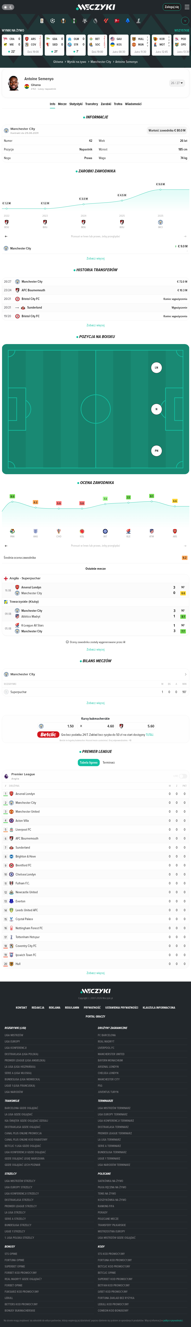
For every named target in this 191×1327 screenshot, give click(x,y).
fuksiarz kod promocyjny (22, 1292)
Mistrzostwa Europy (111, 1231)
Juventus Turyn (108, 1092)
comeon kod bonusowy (113, 1311)
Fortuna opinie (14, 1260)
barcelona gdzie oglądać (21, 1108)
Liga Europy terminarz (112, 1114)
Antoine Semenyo (126, 61)
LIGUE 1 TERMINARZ (109, 1158)
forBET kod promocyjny (21, 1273)
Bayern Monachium (110, 1060)
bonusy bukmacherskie (20, 1311)
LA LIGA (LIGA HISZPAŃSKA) (20, 1067)
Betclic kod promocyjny (114, 1266)
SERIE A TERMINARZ (109, 1146)
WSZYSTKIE (181, 30)
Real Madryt (106, 1041)
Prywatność (92, 1007)
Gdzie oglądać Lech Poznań (22, 1165)
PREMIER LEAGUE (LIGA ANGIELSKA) (25, 1060)
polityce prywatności (173, 1320)
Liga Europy (12, 1041)
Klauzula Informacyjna (159, 1007)
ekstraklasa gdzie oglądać (23, 1127)
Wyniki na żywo (13, 30)
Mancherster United (111, 1054)
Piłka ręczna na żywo (112, 1187)
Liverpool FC (106, 1048)
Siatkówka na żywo (110, 1181)
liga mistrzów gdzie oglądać (117, 1238)
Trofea (118, 103)
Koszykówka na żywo (112, 1200)
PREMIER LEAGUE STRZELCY (21, 1206)
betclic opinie (107, 1273)
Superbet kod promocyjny (115, 1279)
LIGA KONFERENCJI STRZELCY (22, 1193)
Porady (103, 1212)
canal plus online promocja (23, 1133)
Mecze (62, 103)
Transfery (91, 103)
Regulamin (72, 1007)
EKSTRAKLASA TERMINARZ (113, 1127)
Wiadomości (133, 103)
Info (52, 103)
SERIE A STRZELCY (15, 1219)
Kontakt (21, 1007)
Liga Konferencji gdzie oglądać (25, 1152)
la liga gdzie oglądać (19, 1114)
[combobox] (177, 83)
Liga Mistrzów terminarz (114, 1108)
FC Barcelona (107, 1035)
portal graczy (95, 1016)
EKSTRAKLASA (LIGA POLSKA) (21, 1054)
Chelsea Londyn (108, 1073)
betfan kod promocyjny (114, 1285)
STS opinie (11, 1254)
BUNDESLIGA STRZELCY (18, 1225)
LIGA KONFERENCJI (16, 1048)
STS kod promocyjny (111, 1254)
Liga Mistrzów (14, 1035)
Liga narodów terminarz (114, 1165)
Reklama (54, 1007)
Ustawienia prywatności (121, 1007)
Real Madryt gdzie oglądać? (23, 1279)
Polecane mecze (108, 1219)
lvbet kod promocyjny (113, 1292)
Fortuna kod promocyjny (115, 1260)
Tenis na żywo (107, 1193)
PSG (100, 1086)
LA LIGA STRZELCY (15, 1212)
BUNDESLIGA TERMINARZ (112, 1152)
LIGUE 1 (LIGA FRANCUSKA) (20, 1086)
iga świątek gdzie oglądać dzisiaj (26, 1121)
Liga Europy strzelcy (18, 1187)
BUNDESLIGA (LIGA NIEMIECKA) (22, 1079)
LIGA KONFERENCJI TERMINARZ (116, 1121)
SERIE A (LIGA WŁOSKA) (18, 1073)
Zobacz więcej (96, 258)
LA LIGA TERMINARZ (109, 1140)
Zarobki (106, 103)
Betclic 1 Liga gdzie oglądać (23, 1146)
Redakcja (38, 1007)
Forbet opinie (13, 1285)
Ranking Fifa (106, 1206)
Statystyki (75, 103)
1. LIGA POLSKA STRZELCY (19, 1238)
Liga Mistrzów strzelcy (20, 1181)
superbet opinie (15, 1266)
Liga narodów (14, 1092)
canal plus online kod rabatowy (26, 1140)
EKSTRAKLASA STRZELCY (19, 1200)
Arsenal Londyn (108, 1067)
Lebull (9, 1298)
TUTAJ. (150, 734)
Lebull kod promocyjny (113, 1304)
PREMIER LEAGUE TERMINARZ (115, 1133)
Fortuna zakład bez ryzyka (116, 1298)
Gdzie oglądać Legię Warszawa (24, 1158)
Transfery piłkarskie (112, 1225)
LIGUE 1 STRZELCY (15, 1231)
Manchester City (101, 61)
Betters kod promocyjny (21, 1304)
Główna (58, 61)
